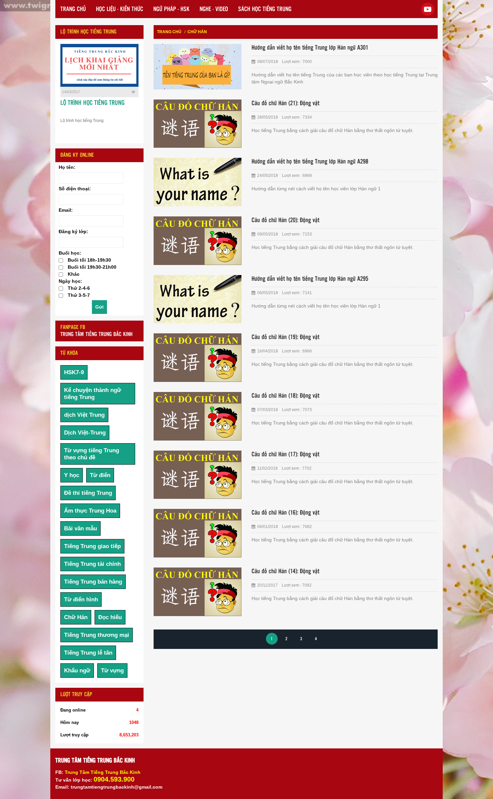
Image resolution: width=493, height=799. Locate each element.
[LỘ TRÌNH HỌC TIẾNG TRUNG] (99, 65)
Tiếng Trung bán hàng (93, 582)
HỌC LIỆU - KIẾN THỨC (119, 9)
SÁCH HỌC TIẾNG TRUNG (264, 9)
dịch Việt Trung (84, 415)
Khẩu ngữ (77, 670)
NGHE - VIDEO (214, 9)
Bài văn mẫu (80, 528)
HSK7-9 (74, 372)
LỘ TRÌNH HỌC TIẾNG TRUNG (92, 103)
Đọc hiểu (110, 617)
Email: (66, 210)
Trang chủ (169, 31)
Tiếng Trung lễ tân (88, 653)
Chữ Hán (76, 617)
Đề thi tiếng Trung (88, 493)
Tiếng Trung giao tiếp (92, 546)
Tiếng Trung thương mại (96, 635)
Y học (71, 475)
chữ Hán (197, 31)
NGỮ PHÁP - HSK (171, 9)
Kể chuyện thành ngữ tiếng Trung (92, 393)
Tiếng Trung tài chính (92, 564)
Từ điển (100, 475)
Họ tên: (67, 167)
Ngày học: (70, 281)
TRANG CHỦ (73, 9)
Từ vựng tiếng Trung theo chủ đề (91, 454)
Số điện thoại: (75, 188)
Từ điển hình (81, 599)
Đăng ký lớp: (73, 231)
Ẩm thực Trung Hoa (90, 511)
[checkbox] (61, 260)
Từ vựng (112, 670)
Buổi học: (70, 253)
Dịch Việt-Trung (85, 432)
